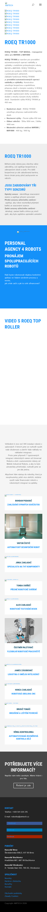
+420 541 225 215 (20, 812)
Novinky (8, 878)
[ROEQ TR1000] (12, 11)
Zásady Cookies (11, 896)
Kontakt (8, 887)
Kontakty (12, 299)
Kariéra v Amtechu (13, 881)
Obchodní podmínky (13, 893)
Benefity (8, 884)
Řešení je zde (23, 785)
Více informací (15, 291)
